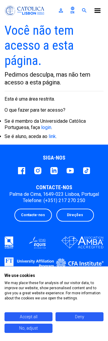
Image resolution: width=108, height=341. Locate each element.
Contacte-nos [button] (33, 215)
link (52, 136)
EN (72, 10)
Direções (75, 215)
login (46, 127)
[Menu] (98, 11)
